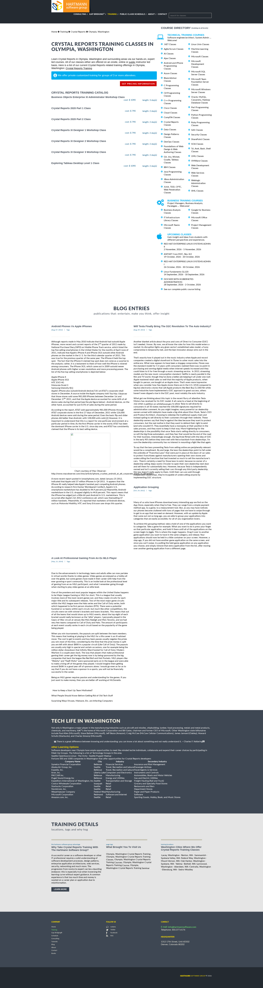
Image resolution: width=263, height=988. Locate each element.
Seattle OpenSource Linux (63, 756)
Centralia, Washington (200, 867)
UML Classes (197, 156)
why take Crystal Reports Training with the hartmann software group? (74, 848)
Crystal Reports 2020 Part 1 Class (71, 108)
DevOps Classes (171, 142)
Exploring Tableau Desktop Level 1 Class (75, 163)
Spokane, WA (167, 864)
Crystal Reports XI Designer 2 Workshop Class (78, 141)
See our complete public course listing (182, 289)
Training (112, 14)
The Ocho (82, 756)
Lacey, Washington (170, 855)
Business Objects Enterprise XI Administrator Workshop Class (88, 97)
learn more (60, 889)
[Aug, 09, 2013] (139, 330)
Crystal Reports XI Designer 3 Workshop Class (78, 152)
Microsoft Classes (199, 56)
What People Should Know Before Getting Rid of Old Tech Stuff (82, 696)
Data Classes (170, 130)
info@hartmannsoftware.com (182, 927)
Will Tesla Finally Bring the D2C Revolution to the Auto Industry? (172, 326)
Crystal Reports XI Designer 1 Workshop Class (78, 130)
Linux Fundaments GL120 (176, 272)
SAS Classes (197, 130)
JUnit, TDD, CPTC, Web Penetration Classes (173, 190)
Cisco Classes (170, 108)
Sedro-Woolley (185, 870)
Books (53, 953)
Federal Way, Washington (193, 858)
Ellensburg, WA (169, 870)
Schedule (54, 935)
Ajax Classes (170, 58)
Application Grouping (146, 487)
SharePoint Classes (200, 139)
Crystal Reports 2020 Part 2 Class (71, 119)
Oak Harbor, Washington (193, 861)
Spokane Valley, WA (170, 858)
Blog (53, 944)
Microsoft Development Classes (197, 64)
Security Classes (199, 135)
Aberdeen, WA (181, 867)
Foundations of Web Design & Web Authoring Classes (173, 149)
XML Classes (197, 191)
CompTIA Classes (172, 117)
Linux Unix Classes (200, 44)
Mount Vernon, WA (170, 861)
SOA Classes (197, 144)
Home (54, 32)
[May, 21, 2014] (57, 561)
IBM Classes (169, 167)
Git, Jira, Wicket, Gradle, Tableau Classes (172, 160)
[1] (72, 388)
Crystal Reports (78, 32)
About (151, 14)
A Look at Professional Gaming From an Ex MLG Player (84, 558)
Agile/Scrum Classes (173, 49)
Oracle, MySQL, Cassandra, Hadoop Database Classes (200, 100)
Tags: (68, 330)
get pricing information (138, 84)
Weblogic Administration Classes (198, 183)
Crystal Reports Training (79, 68)
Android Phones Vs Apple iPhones (71, 326)
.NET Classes (170, 44)
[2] (107, 418)
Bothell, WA (190, 864)
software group (193, 976)
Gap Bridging (97, 14)
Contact (162, 14)
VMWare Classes (199, 161)
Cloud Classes (170, 113)
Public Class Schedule (132, 14)
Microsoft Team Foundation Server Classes (200, 82)
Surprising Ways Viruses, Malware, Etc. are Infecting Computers (82, 701)
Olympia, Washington (98, 32)
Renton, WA (187, 855)
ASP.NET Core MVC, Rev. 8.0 (178, 254)
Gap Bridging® (56, 933)
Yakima (179, 864)
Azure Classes (170, 73)
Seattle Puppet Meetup (100, 756)
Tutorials (54, 941)
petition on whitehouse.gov (158, 404)
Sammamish (200, 855)
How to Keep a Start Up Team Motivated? (73, 690)
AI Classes (169, 54)
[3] (104, 490)
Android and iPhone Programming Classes (173, 66)
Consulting (80, 14)
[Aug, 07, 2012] (57, 330)
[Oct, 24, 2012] (139, 490)
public (132, 62)
